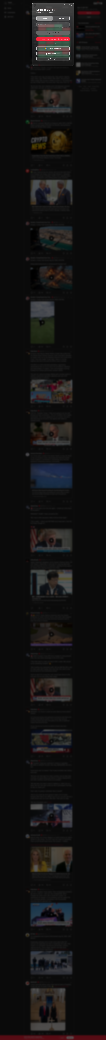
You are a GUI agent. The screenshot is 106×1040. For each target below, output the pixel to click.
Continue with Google (54, 48)
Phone (62, 18)
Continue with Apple (54, 53)
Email (45, 18)
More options (54, 59)
